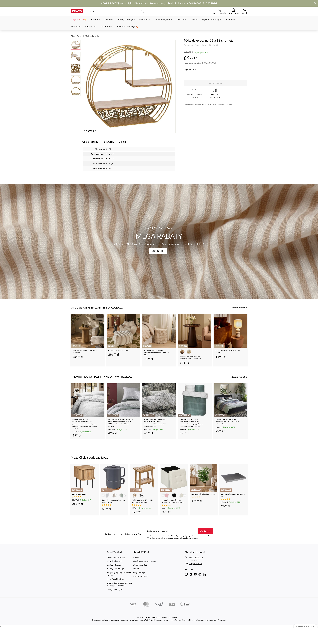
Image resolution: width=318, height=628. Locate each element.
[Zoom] (129, 86)
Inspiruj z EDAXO (140, 576)
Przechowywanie (163, 19)
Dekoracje (144, 19)
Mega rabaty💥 (78, 19)
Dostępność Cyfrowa (116, 589)
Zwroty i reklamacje (115, 569)
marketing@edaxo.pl (217, 620)
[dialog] (305, 626)
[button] (77, 497)
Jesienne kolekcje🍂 (127, 26)
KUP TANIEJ (158, 251)
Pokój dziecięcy (126, 19)
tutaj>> (229, 104)
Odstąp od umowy (115, 565)
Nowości (230, 19)
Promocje (76, 26)
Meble (194, 19)
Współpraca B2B (140, 565)
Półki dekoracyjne (93, 36)
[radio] (182, 351)
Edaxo (73, 36)
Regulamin (156, 617)
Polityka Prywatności (170, 617)
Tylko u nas (106, 26)
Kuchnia (95, 19)
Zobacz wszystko (239, 307)
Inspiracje (90, 26)
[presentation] (125, 495)
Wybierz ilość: (191, 69)
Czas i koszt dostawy (116, 557)
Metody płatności (114, 561)
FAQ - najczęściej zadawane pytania (119, 573)
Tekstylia (181, 19)
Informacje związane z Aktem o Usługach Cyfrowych (119, 584)
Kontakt (136, 557)
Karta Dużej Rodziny (115, 579)
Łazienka (109, 19)
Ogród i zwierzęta (211, 19)
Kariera (136, 569)
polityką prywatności (191, 538)
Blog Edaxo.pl (139, 572)
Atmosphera (200, 45)
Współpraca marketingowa (144, 561)
